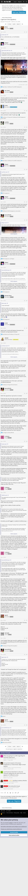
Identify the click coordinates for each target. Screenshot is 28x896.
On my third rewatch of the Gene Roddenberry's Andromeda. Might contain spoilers (15, 764)
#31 (26, 328)
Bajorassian (6, 776)
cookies (10, 822)
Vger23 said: (4, 657)
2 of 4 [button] (14, 24)
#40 (26, 725)
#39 (26, 654)
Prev (10, 24)
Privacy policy (16, 812)
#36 (26, 557)
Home (24, 812)
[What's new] (23, 1)
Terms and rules (9, 812)
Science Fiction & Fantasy (16, 767)
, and (12, 86)
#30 (26, 300)
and (8, 258)
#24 (26, 110)
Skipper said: (4, 222)
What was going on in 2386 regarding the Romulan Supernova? (14, 756)
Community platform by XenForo (11, 816)
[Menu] (1, 1)
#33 (26, 393)
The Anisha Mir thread (14, 786)
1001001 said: (4, 495)
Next (18, 24)
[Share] (24, 32)
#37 (26, 620)
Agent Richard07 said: (6, 50)
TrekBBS (9, 810)
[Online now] (3, 217)
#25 (26, 127)
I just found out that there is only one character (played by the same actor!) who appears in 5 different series (15, 773)
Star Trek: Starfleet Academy (12, 781)
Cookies (3, 810)
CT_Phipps (5, 787)
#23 (26, 95)
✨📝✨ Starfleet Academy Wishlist (17, 780)
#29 (26, 267)
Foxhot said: (4, 34)
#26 (26, 169)
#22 (26, 48)
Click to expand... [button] (14, 234)
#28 (26, 220)
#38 (26, 638)
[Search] (26, 1)
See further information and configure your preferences (14, 826)
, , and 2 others (13, 118)
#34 (26, 441)
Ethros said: (4, 303)
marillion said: (5, 172)
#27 (26, 202)
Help (21, 812)
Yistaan (5, 758)
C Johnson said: (5, 345)
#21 (26, 32)
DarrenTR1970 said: (6, 270)
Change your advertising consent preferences (11, 829)
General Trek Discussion (11, 758)
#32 (26, 343)
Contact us (3, 812)
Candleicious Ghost (7, 767)
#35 (26, 492)
